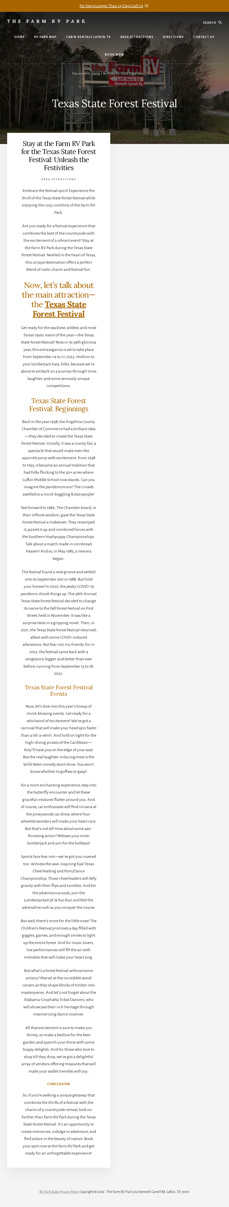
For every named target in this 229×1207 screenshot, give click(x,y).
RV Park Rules (49, 1192)
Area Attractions (58, 179)
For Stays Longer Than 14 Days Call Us (111, 6)
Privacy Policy (69, 1192)
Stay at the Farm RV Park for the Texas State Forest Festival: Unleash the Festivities (58, 155)
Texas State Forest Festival (59, 309)
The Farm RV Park (47, 21)
